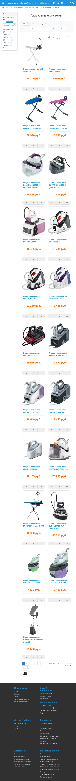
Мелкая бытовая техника (29, 7)
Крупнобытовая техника (22, 762)
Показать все (7, 48)
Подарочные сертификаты (49, 708)
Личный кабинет (20, 723)
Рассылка (17, 731)
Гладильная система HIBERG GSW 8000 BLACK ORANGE (33, 639)
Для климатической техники (50, 764)
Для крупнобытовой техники (50, 767)
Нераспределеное (20, 767)
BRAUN (8, 45)
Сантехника (44, 731)
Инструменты (44, 733)
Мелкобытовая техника (22, 764)
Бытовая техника (12, 7)
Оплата (16, 696)
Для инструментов (46, 762)
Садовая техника (46, 728)
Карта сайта (44, 699)
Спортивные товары (47, 774)
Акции (42, 713)
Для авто (17, 754)
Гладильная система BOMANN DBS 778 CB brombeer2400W (32, 185)
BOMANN (8, 40)
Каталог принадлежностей (49, 759)
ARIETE (8, 32)
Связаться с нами (46, 694)
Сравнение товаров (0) (39, 24)
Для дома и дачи (19, 756)
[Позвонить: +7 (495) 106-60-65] (54, 3)
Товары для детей (46, 777)
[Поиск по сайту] (58, 3)
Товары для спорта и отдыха (50, 736)
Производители (45, 705)
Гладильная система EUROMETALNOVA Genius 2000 (58, 525)
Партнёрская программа (48, 710)
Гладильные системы (50, 7)
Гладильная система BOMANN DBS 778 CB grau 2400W (58, 185)
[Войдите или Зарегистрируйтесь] (62, 3)
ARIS (7, 34)
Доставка (17, 694)
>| (27, 667)
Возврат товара (45, 696)
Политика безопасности (22, 699)
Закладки (17, 728)
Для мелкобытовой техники (49, 769)
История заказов (19, 726)
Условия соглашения (21, 702)
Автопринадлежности (47, 754)
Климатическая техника (48, 726)
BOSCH (8, 42)
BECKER (8, 37)
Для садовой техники (21, 759)
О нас (16, 691)
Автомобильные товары (48, 744)
